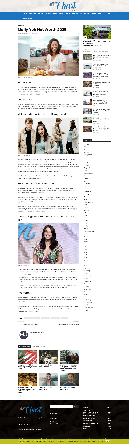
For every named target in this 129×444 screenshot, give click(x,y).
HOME (25, 14)
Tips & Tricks (88, 302)
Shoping (86, 286)
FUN (85, 205)
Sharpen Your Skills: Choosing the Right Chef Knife (27, 367)
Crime (85, 170)
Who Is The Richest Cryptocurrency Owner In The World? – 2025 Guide (26, 390)
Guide (85, 215)
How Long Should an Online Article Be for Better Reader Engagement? (101, 66)
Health (40, 14)
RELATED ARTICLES (24, 347)
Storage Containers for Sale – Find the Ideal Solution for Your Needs (102, 119)
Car (85, 37)
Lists (85, 249)
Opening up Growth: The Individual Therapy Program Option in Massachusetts (101, 101)
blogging (32, 188)
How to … (87, 234)
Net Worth (25, 23)
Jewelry (86, 239)
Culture (86, 176)
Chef (37, 318)
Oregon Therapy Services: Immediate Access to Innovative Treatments (100, 92)
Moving (86, 263)
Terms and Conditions (56, 424)
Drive (85, 181)
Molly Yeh (45, 318)
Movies (86, 260)
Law (85, 244)
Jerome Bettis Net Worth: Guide (45, 366)
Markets (86, 255)
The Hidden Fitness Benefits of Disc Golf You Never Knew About (102, 57)
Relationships (88, 284)
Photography (88, 276)
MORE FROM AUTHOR (38, 347)
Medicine (86, 257)
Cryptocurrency (88, 173)
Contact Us (27, 18)
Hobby (86, 226)
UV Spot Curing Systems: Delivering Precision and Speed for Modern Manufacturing (102, 75)
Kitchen (86, 242)
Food (85, 199)
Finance (86, 197)
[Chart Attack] (64, 6)
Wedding (86, 310)
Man (85, 252)
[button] (109, 14)
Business (32, 14)
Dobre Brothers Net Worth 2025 (68, 324)
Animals (86, 144)
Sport (93, 14)
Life (85, 247)
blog (85, 149)
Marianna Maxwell (24, 33)
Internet (86, 236)
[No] (127, 441)
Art (85, 147)
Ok (107, 441)
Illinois (20, 162)
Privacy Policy (54, 421)
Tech (85, 297)
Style (61, 14)
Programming (88, 281)
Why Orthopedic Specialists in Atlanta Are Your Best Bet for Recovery (101, 110)
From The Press (88, 202)
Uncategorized (88, 307)
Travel (86, 14)
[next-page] (21, 396)
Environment (88, 191)
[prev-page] (19, 396)
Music (68, 14)
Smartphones (88, 289)
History (86, 223)
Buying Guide (88, 155)
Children (86, 165)
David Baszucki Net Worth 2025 (28, 324)
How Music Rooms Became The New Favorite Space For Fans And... (101, 128)
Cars (85, 160)
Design (86, 178)
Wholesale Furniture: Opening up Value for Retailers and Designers (101, 83)
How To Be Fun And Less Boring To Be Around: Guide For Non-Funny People (68, 367)
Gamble (86, 207)
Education (87, 186)
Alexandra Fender (88, 45)
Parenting (87, 271)
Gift (85, 213)
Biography (28, 318)
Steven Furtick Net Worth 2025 (46, 388)
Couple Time (88, 168)
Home (19, 23)
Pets (100, 14)
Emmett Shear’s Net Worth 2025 (67, 388)
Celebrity (86, 162)
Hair (85, 218)
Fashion (86, 194)
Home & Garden (51, 14)
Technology (77, 14)
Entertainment (88, 189)
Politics (86, 278)
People (64, 318)
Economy (87, 184)
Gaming (86, 210)
